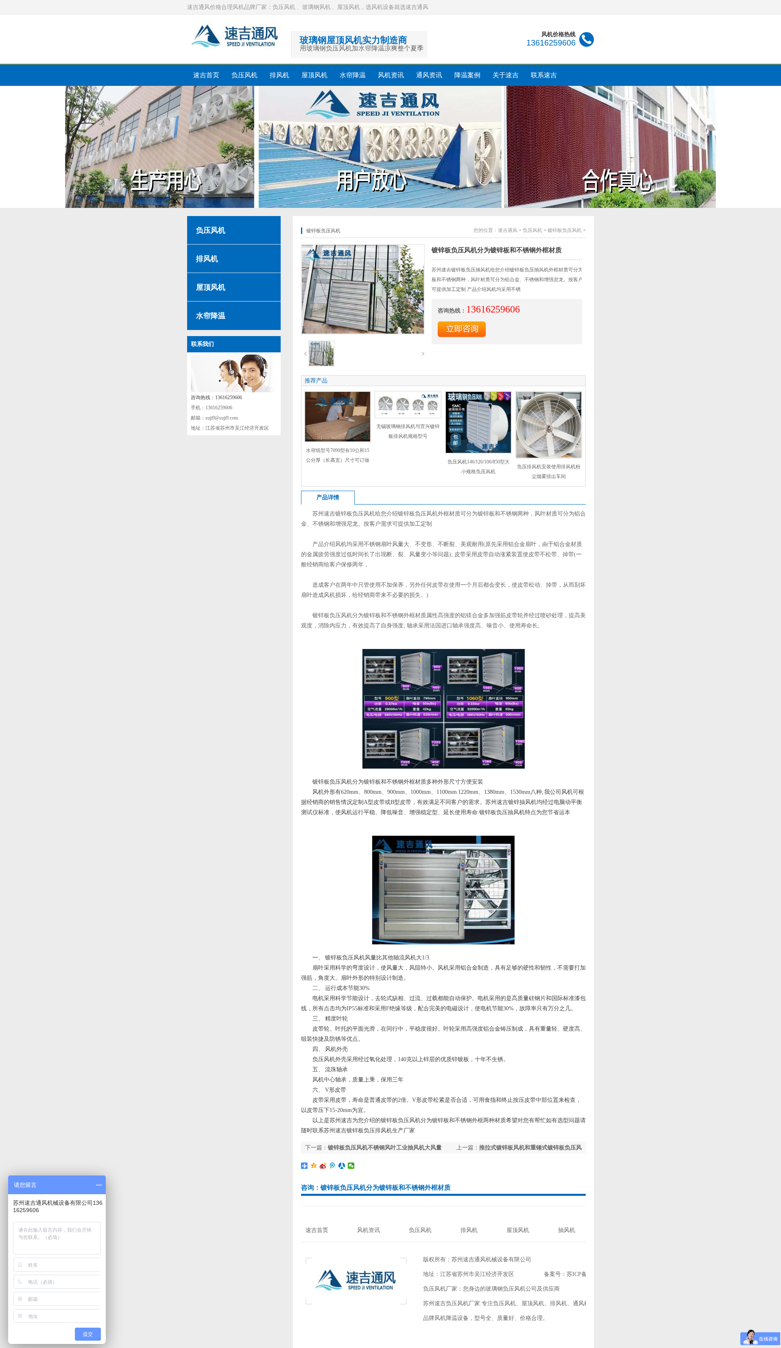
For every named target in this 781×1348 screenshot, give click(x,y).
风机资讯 (391, 75)
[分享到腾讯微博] (332, 1165)
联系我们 (202, 344)
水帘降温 (353, 75)
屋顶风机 (314, 75)
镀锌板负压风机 (565, 230)
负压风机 (244, 75)
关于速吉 (506, 75)
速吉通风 (507, 230)
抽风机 (566, 1230)
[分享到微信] (351, 1165)
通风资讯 (429, 75)
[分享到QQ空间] (313, 1165)
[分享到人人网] (341, 1165)
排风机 (279, 75)
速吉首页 (206, 75)
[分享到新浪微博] (323, 1165)
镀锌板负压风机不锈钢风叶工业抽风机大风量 (385, 1148)
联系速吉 (544, 75)
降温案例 (467, 75)
